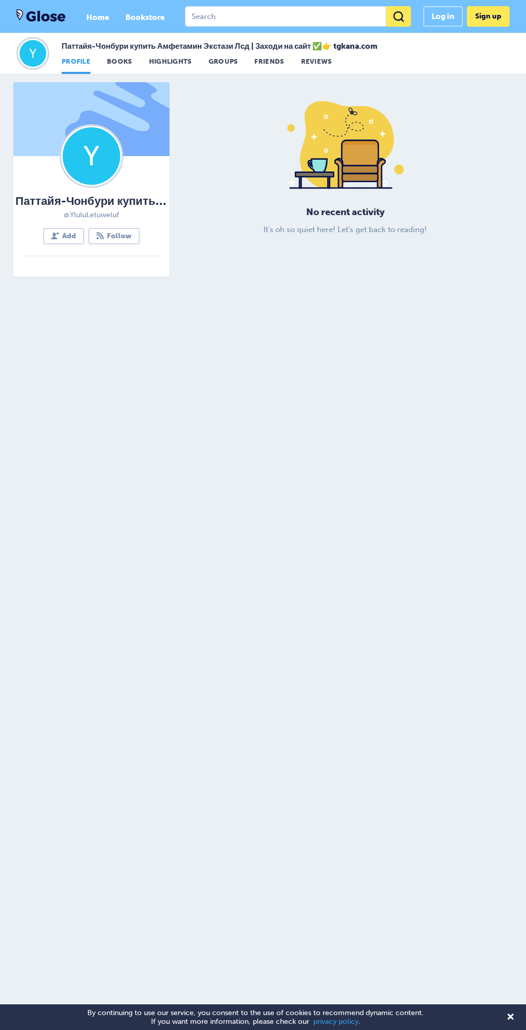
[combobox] (298, 16)
